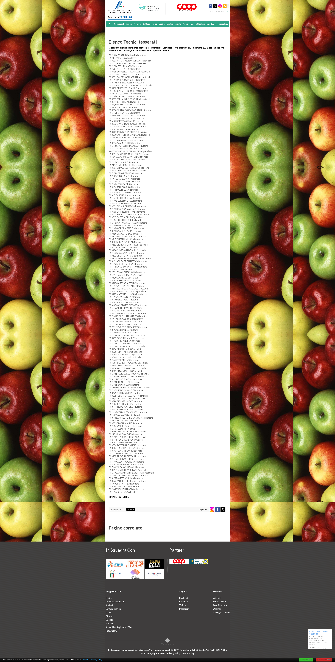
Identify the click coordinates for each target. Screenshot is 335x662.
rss (225, 6)
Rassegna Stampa (221, 612)
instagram (220, 6)
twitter (215, 6)
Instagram (184, 609)
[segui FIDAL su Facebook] (217, 509)
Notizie (186, 24)
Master (170, 24)
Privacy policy (173, 653)
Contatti (217, 598)
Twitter (183, 605)
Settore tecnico (150, 24)
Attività (137, 24)
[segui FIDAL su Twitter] (222, 509)
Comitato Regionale (123, 24)
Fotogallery (223, 24)
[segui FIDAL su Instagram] (212, 509)
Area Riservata (220, 605)
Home (109, 598)
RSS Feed (183, 598)
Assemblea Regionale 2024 (203, 24)
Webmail (217, 609)
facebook (210, 6)
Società (178, 24)
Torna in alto (167, 644)
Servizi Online (219, 601)
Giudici (162, 24)
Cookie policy (188, 653)
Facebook (183, 601)
